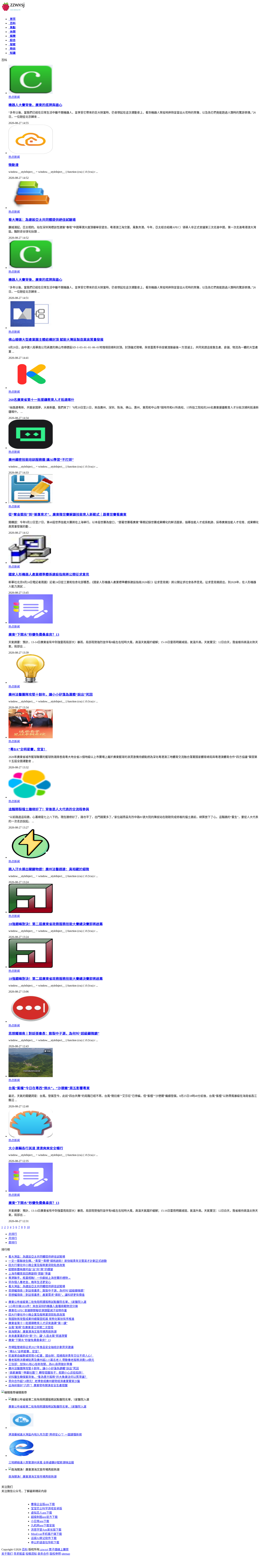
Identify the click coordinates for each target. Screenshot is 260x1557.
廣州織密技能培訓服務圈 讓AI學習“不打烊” (41, 460)
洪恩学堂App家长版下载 (46, 1529)
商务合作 (43, 1553)
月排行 (12, 1238)
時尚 (12, 48)
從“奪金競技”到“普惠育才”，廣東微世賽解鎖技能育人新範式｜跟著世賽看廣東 (67, 514)
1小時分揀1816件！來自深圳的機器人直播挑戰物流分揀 (43, 1306)
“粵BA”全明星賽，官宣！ (27, 749)
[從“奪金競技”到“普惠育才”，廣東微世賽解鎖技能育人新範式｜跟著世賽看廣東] (30, 502)
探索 (12, 44)
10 (28, 1227)
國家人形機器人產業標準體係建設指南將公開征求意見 (48, 574)
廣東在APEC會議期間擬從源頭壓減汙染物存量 (37, 1310)
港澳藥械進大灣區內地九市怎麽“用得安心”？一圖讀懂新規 (45, 1434)
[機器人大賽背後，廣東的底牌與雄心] (30, 92)
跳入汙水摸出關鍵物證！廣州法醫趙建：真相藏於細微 (48, 869)
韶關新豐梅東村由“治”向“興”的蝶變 (30, 1269)
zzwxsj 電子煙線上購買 (54, 1549)
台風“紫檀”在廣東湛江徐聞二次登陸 (30, 1327)
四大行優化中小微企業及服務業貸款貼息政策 (36, 1265)
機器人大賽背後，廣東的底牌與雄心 (35, 105)
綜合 (12, 40)
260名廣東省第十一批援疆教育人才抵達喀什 (41, 400)
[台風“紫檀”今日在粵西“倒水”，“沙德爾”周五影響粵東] (30, 1076)
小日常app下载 (40, 1521)
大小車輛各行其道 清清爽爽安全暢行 (35, 1148)
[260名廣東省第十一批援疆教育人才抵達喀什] (30, 387)
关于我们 (7, 1553)
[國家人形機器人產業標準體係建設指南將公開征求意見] (30, 562)
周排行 (12, 1242)
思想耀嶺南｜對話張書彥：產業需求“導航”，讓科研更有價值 (46, 1294)
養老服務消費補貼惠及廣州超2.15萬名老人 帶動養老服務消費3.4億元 (51, 1359)
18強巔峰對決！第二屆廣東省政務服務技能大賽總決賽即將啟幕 (55, 924)
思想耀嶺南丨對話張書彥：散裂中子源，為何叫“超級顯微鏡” (53, 1033)
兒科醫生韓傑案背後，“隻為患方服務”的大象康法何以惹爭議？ (47, 1376)
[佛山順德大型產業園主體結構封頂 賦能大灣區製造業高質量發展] (30, 327)
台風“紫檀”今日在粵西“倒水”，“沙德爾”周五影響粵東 (49, 1088)
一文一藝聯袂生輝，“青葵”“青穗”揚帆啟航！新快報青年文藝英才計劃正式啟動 (57, 1260)
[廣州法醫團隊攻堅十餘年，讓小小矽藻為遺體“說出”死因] (30, 682)
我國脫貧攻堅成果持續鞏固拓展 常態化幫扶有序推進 (41, 1318)
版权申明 (55, 1553)
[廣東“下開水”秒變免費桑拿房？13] (30, 622)
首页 (12, 19)
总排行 (12, 1234)
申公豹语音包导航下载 (45, 1542)
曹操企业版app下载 (43, 1504)
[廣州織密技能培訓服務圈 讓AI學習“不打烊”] (30, 447)
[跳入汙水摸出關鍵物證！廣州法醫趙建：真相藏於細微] (30, 857)
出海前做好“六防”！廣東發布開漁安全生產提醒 (38, 1385)
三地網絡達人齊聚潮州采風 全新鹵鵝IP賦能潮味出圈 (41, 1462)
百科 (12, 23)
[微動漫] (30, 152)
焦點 (12, 27)
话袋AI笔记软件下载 (44, 1538)
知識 (12, 52)
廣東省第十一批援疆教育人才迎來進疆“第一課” (38, 1323)
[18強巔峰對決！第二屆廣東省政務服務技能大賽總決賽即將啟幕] (30, 912)
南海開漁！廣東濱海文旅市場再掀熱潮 (32, 1331)
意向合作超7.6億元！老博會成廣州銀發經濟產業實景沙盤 (44, 1381)
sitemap (66, 1553)
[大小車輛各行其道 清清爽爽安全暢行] (30, 1136)
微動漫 (13, 165)
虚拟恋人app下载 (41, 1512)
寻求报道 (19, 1553)
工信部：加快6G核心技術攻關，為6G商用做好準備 (40, 1364)
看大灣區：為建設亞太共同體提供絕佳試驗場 (42, 220)
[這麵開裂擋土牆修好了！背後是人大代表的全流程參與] (30, 797)
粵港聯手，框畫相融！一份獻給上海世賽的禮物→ (39, 1277)
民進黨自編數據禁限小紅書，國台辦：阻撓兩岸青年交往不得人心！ (50, 1355)
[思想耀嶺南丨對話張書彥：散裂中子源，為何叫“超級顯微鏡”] (30, 1021)
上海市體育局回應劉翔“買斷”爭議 (29, 1273)
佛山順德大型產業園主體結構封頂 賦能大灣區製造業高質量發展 (55, 339)
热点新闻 (14, 96)
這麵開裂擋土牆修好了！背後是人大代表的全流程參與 (48, 809)
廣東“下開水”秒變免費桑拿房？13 (33, 634)
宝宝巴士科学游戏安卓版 (46, 1508)
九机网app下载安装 (43, 1525)
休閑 (12, 31)
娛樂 (12, 35)
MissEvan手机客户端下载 (46, 1533)
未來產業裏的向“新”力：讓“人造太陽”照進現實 (37, 1335)
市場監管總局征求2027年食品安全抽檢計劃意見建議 (41, 1347)
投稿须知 (31, 1553)
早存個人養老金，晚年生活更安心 (29, 1282)
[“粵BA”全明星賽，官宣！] (30, 737)
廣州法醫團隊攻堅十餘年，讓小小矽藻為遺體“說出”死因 (50, 694)
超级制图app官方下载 (44, 1516)
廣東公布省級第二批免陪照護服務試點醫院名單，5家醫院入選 (47, 1301)
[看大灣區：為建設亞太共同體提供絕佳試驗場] (30, 207)
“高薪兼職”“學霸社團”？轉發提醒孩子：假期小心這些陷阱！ (46, 1372)
